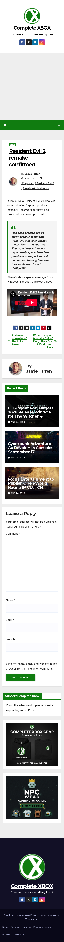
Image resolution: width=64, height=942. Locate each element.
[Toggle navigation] (32, 125)
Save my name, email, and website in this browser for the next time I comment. (31, 666)
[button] (59, 125)
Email (10, 619)
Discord (6, 934)
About (48, 927)
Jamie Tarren (32, 173)
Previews (38, 927)
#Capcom (27, 183)
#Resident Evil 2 (44, 183)
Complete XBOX (32, 28)
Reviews (15, 927)
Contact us (18, 934)
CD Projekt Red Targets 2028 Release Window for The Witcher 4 (30, 412)
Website (10, 639)
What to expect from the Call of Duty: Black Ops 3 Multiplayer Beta (43, 341)
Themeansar (31, 919)
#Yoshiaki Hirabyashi (36, 188)
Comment (13, 533)
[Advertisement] (32, 86)
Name (10, 600)
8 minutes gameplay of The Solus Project (19, 340)
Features (26, 927)
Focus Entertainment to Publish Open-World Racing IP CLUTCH (31, 483)
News (12, 145)
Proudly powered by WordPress (20, 915)
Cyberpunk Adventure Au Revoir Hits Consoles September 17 (30, 448)
